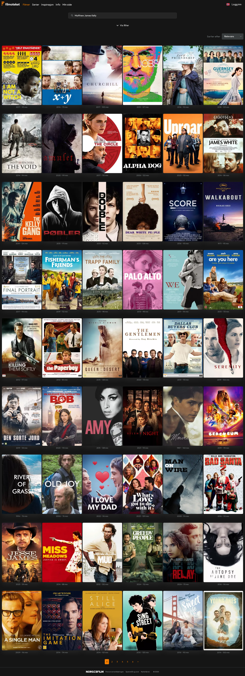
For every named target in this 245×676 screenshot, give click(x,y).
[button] (228, 4)
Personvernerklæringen (115, 672)
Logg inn (236, 4)
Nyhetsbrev (145, 672)
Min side (67, 4)
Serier (35, 4)
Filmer (26, 4)
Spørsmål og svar (132, 672)
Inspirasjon (47, 4)
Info (58, 4)
